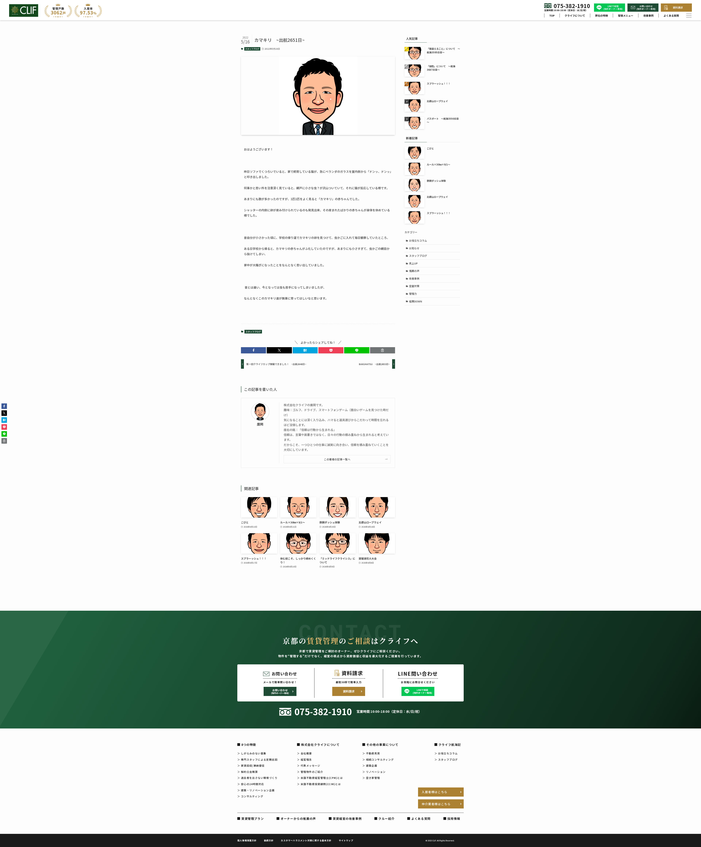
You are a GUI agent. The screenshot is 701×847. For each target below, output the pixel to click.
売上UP (413, 263)
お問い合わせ (280, 691)
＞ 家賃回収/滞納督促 (251, 765)
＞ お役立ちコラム (446, 753)
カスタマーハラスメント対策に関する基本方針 (306, 840)
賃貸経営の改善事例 (347, 818)
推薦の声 (414, 271)
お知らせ (414, 248)
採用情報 (453, 818)
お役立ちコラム (418, 240)
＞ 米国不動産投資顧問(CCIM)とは (319, 784)
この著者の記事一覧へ (337, 459)
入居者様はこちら (434, 792)
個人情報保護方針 (247, 840)
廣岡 (260, 424)
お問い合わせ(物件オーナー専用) (646, 8)
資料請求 (678, 7)
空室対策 (414, 286)
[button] (253, 350)
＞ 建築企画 (369, 765)
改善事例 (648, 15)
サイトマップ (346, 840)
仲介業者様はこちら (436, 804)
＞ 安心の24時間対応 (250, 784)
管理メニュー (625, 15)
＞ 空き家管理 (371, 778)
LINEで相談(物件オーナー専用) (613, 8)
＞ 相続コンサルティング (378, 759)
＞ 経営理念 (304, 759)
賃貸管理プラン (252, 818)
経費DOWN (415, 301)
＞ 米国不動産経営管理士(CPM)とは (320, 778)
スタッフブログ (252, 48)
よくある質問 (671, 15)
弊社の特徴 (601, 15)
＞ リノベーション (374, 772)
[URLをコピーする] (382, 350)
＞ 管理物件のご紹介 (310, 772)
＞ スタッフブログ (446, 759)
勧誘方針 (269, 840)
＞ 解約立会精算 (247, 772)
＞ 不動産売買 (371, 753)
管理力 (413, 293)
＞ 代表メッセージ (308, 765)
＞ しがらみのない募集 (251, 753)
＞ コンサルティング (250, 796)
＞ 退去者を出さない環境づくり (257, 778)
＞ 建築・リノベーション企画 (256, 790)
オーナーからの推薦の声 (298, 818)
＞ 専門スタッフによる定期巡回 (257, 759)
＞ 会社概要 (304, 753)
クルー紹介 (386, 818)
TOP (552, 15)
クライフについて (575, 15)
